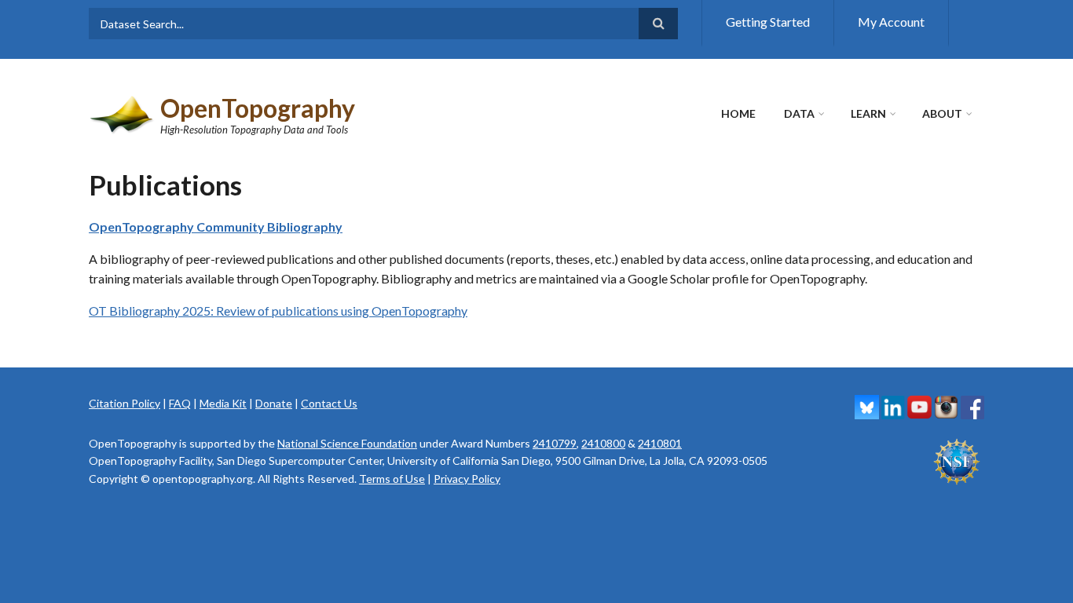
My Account (891, 21)
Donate (273, 403)
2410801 (660, 443)
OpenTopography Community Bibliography (215, 226)
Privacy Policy (467, 478)
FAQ (180, 403)
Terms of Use (392, 478)
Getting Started (768, 21)
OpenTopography (257, 108)
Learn (868, 113)
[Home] (122, 112)
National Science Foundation (347, 443)
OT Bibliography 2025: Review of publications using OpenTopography (278, 310)
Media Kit (223, 403)
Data (799, 113)
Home (738, 113)
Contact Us (329, 403)
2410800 (603, 443)
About (942, 113)
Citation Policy (124, 403)
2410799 (555, 443)
